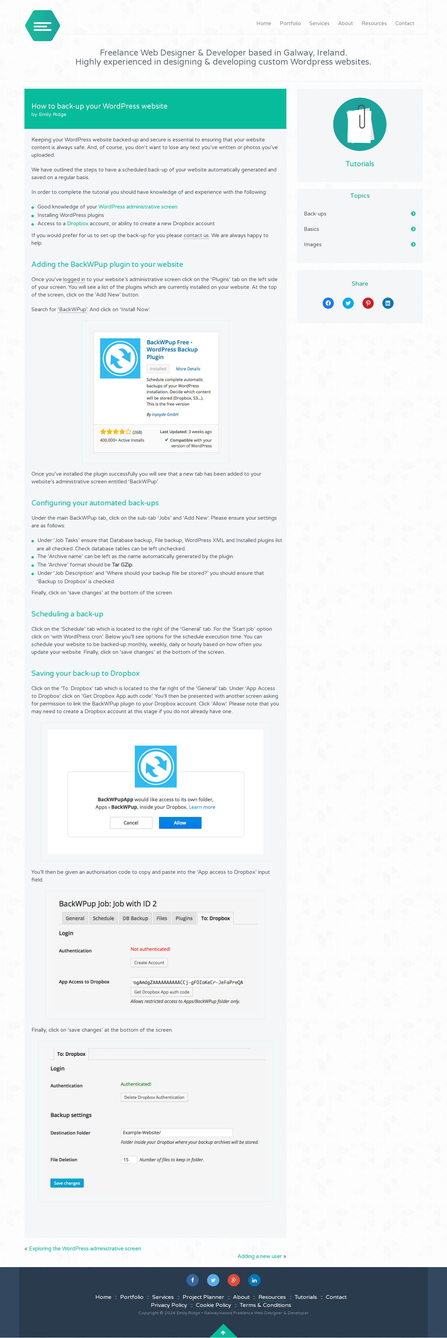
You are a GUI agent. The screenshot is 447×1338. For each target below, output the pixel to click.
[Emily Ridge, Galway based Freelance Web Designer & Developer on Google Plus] (234, 1280)
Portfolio (290, 23)
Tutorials (359, 164)
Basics (311, 229)
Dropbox (77, 223)
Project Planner (203, 1297)
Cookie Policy (213, 1305)
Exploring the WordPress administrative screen (85, 1248)
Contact (405, 23)
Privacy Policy (169, 1305)
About (345, 23)
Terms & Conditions (265, 1305)
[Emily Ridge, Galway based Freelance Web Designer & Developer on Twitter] (213, 1280)
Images (313, 244)
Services (319, 23)
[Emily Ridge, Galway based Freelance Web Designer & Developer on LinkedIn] (254, 1280)
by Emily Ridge (48, 114)
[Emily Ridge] (42, 25)
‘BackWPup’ (72, 309)
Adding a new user (259, 1256)
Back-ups (315, 214)
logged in (74, 279)
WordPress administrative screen (137, 207)
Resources (374, 23)
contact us (196, 235)
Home (263, 23)
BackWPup (89, 265)
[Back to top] (223, 1333)
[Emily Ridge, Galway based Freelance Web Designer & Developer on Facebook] (192, 1280)
